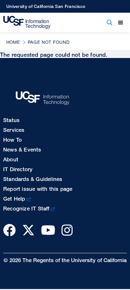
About (10, 159)
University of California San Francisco (45, 6)
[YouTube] (48, 230)
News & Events (22, 149)
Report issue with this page (37, 188)
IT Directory (17, 169)
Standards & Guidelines (32, 179)
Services (14, 129)
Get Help (14, 198)
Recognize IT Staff (26, 208)
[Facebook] (9, 230)
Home (13, 42)
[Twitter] (28, 230)
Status (11, 120)
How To (12, 139)
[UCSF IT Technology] (26, 22)
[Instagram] (67, 230)
